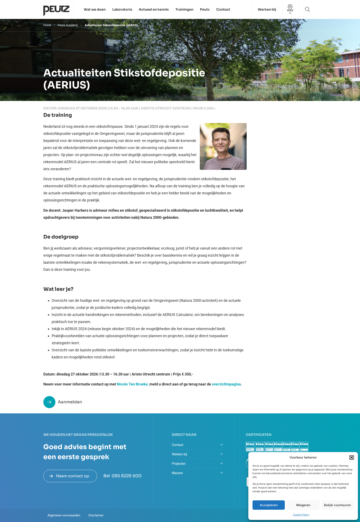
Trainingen (184, 9)
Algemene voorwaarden (64, 515)
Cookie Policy (301, 514)
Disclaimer (96, 515)
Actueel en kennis (154, 9)
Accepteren (269, 505)
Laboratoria (122, 9)
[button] (352, 457)
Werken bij (267, 9)
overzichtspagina (226, 384)
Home (47, 25)
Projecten (179, 464)
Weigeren (303, 505)
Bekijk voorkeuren (337, 505)
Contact (223, 9)
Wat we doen (95, 9)
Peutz (205, 9)
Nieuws (177, 473)
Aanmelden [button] (70, 402)
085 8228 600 (126, 475)
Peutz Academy (68, 25)
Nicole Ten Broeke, (133, 384)
